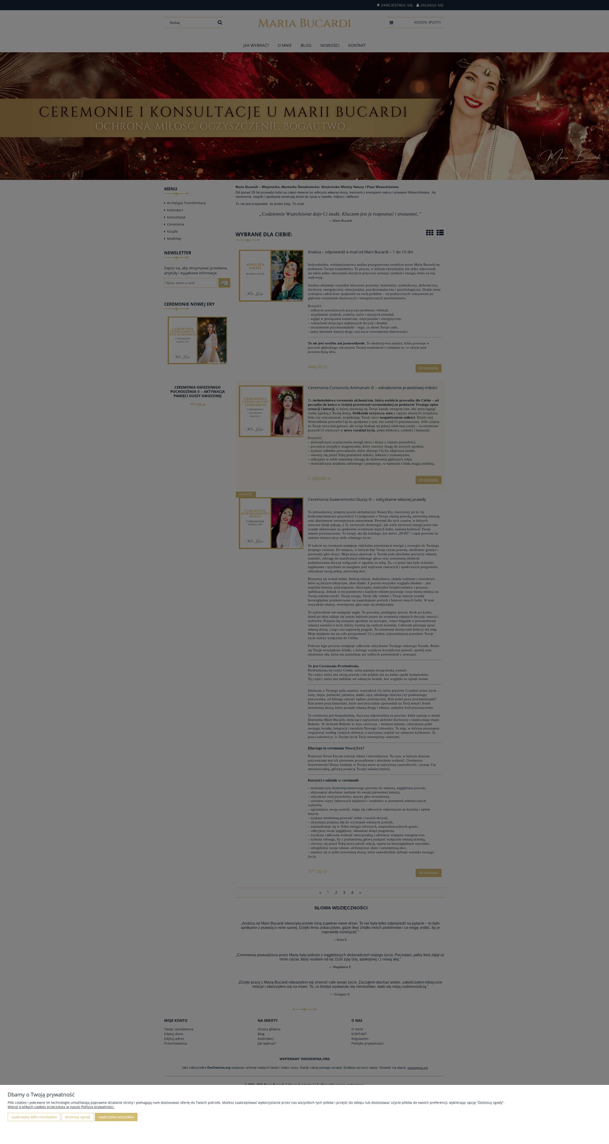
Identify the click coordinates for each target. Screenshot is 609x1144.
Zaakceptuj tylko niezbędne (34, 1117)
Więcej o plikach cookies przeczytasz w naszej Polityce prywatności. (61, 1107)
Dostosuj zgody (77, 1117)
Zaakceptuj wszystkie (116, 1117)
